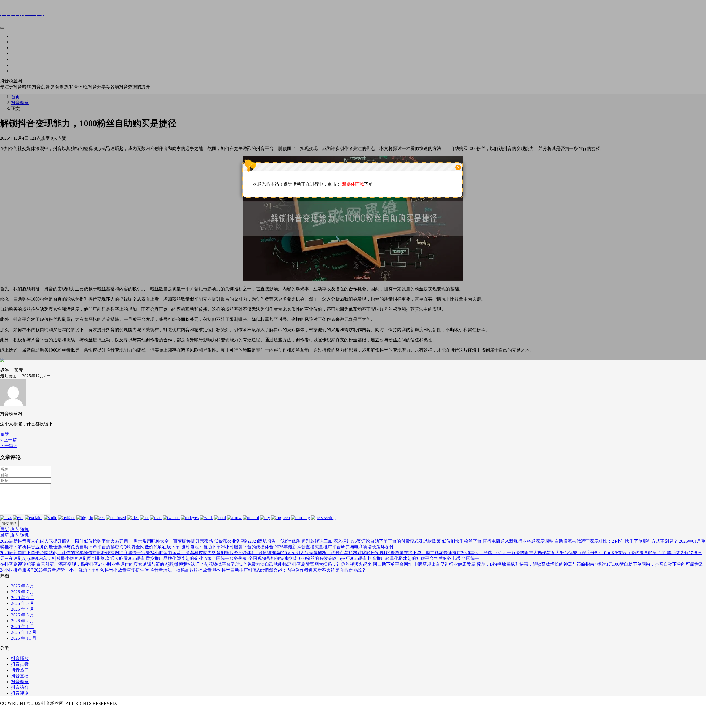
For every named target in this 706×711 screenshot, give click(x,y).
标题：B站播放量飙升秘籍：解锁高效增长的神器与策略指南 (535, 564)
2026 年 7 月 (22, 591)
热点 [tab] (14, 529)
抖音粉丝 (20, 681)
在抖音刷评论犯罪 (17, 564)
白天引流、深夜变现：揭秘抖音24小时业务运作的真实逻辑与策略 (100, 564)
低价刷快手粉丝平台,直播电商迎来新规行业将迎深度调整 (497, 541)
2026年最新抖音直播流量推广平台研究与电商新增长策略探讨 (334, 546)
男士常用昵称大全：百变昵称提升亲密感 (173, 541)
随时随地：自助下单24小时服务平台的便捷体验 (227, 546)
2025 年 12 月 (23, 632)
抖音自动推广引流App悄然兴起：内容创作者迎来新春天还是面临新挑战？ (293, 570)
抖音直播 (20, 676)
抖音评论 (20, 693)
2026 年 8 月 (22, 586)
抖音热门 (20, 670)
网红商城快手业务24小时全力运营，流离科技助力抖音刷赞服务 (176, 552)
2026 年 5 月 (22, 603)
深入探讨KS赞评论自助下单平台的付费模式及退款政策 (387, 541)
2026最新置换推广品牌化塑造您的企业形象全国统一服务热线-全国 (192, 558)
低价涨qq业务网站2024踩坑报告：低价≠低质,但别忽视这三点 (273, 541)
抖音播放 (20, 658)
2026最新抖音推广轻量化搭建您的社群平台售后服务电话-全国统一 (414, 558)
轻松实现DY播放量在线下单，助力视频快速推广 (413, 552)
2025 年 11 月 (23, 638)
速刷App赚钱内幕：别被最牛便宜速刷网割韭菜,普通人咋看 (70, 558)
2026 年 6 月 (22, 597)
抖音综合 (20, 687)
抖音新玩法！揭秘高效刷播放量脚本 (185, 570)
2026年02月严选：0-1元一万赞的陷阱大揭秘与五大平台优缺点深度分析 (530, 552)
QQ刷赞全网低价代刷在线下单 (150, 546)
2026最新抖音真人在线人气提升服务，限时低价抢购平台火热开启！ (66, 541)
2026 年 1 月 (22, 626)
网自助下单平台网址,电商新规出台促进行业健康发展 (424, 564)
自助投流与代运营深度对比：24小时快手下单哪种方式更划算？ (616, 541)
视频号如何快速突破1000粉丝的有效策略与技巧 (303, 558)
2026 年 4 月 (22, 609)
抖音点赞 (20, 664)
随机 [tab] (24, 529)
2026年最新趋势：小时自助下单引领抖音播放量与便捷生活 (91, 570)
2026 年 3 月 (22, 615)
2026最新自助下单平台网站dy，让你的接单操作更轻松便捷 (57, 552)
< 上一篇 (8, 440)
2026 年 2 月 (22, 620)
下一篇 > (8, 445)
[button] (4, 434)
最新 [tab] (4, 529)
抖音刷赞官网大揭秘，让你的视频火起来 (332, 564)
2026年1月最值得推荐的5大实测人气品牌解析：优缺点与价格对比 (302, 552)
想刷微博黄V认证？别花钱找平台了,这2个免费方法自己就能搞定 (228, 564)
